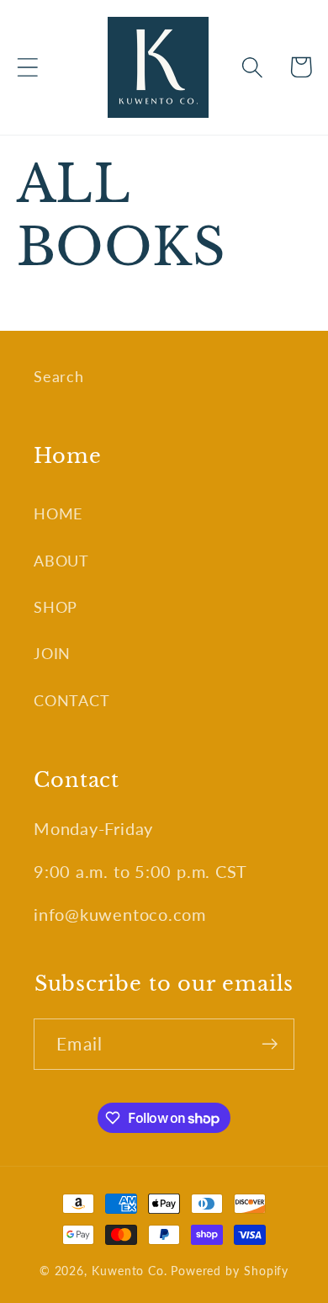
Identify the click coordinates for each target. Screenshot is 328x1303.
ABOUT (61, 560)
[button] (27, 67)
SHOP (55, 607)
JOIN (52, 653)
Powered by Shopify (229, 1270)
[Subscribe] (270, 1044)
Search (59, 376)
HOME (58, 513)
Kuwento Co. (129, 1270)
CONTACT (71, 700)
